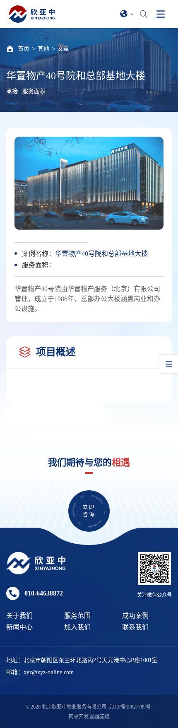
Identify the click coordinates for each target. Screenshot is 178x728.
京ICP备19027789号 (129, 707)
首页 (23, 49)
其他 (43, 49)
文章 (63, 49)
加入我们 (77, 627)
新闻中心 (19, 627)
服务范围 (77, 615)
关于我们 (19, 615)
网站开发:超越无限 (89, 717)
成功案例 (135, 615)
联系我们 (135, 627)
